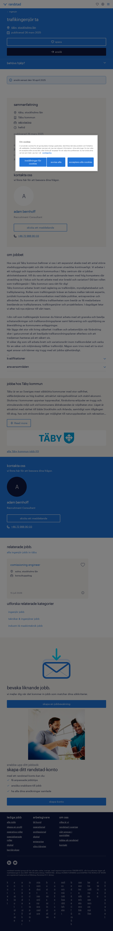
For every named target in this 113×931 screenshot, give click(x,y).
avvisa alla (56, 162)
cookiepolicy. (47, 153)
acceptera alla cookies (80, 162)
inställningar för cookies (33, 162)
